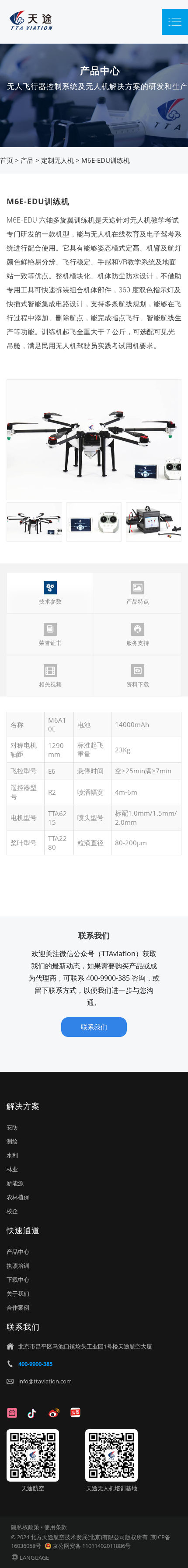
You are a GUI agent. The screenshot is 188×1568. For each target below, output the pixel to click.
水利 (12, 1155)
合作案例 (18, 1307)
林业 (12, 1169)
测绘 (12, 1141)
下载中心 (18, 1279)
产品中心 (18, 1252)
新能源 (15, 1183)
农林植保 (18, 1197)
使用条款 (55, 1527)
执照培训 (18, 1265)
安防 (12, 1127)
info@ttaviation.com (45, 1381)
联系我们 (94, 1026)
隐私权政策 (25, 1527)
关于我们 (18, 1293)
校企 (12, 1211)
